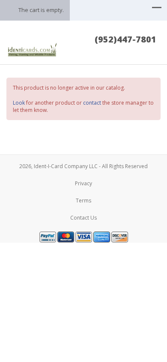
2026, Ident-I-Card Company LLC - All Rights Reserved (83, 166)
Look (19, 102)
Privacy (83, 183)
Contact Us (83, 217)
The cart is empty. (41, 10)
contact (92, 102)
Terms (83, 200)
